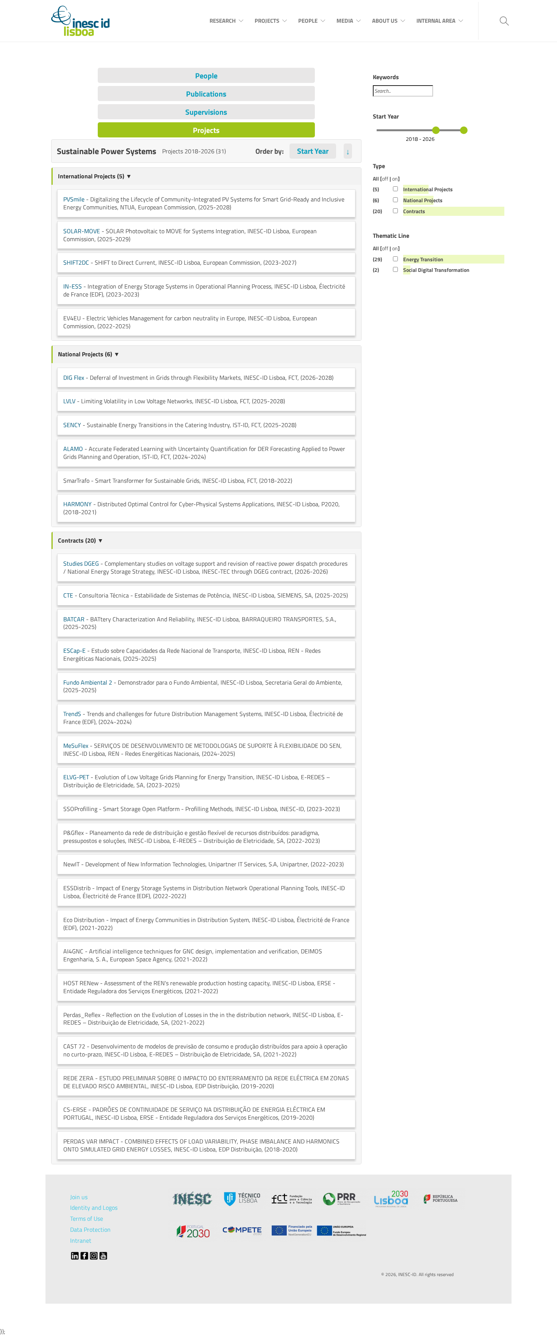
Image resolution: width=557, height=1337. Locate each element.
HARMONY (77, 504)
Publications (206, 94)
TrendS (72, 713)
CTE (68, 595)
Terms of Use (86, 1218)
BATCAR (73, 619)
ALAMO (73, 448)
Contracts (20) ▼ (80, 540)
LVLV (69, 401)
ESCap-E (74, 650)
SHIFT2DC (76, 262)
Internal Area (435, 20)
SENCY (72, 424)
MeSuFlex (75, 745)
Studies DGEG (81, 563)
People (308, 20)
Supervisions (206, 112)
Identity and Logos (93, 1207)
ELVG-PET (76, 777)
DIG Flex (73, 377)
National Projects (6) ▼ (89, 354)
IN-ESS (72, 286)
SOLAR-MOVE (81, 231)
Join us (79, 1196)
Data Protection (90, 1229)
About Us (384, 20)
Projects (267, 20)
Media (344, 20)
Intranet (80, 1240)
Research (223, 20)
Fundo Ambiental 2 (87, 682)
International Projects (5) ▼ (95, 176)
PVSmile (73, 199)
